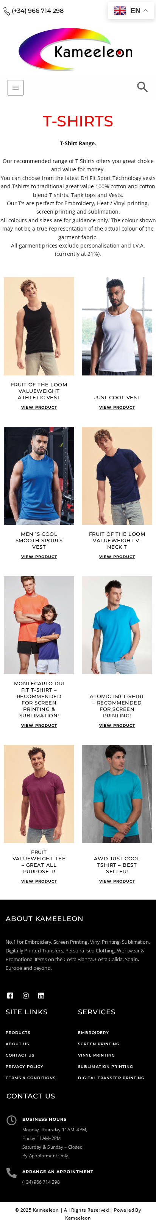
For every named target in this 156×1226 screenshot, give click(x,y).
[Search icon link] (142, 88)
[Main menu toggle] (15, 88)
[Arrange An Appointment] (11, 1173)
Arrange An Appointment (58, 1171)
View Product (39, 407)
